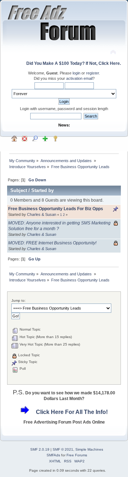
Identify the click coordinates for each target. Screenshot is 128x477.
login (76, 73)
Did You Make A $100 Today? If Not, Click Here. (73, 63)
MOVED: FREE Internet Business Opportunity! (52, 242)
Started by (42, 190)
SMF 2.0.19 (39, 449)
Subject (18, 190)
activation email (79, 78)
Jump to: (18, 300)
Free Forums (76, 455)
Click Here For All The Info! (72, 412)
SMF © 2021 (63, 449)
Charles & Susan (41, 214)
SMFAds (53, 455)
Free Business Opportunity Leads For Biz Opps (55, 208)
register (92, 73)
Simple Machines (89, 449)
